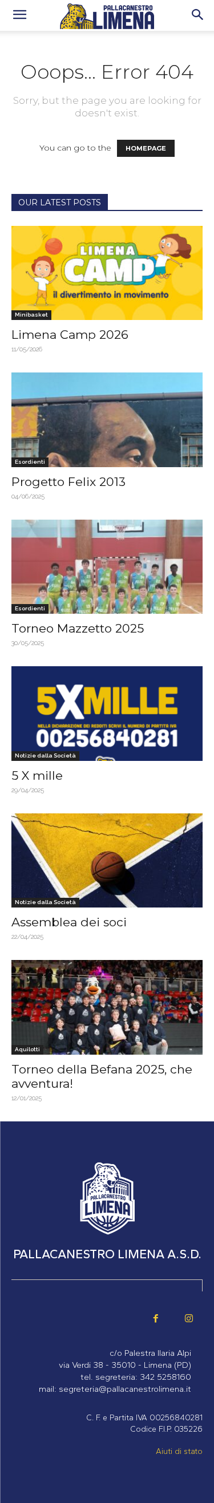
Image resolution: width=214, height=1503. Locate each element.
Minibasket (31, 314)
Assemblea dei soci (69, 922)
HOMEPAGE (146, 148)
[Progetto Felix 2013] (107, 419)
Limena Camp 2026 (69, 334)
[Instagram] (189, 1319)
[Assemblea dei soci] (107, 860)
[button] (19, 15)
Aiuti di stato (179, 1451)
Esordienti (30, 462)
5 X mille (37, 775)
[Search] (198, 15)
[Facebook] (155, 1319)
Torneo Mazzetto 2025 (77, 628)
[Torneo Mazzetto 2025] (107, 567)
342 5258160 (165, 1377)
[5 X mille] (107, 713)
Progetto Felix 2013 (68, 482)
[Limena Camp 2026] (107, 273)
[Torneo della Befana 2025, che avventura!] (107, 1007)
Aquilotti (27, 1049)
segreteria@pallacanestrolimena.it (125, 1389)
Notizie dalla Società (45, 755)
